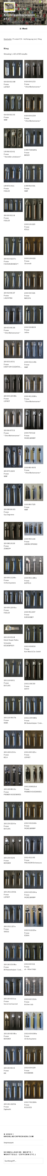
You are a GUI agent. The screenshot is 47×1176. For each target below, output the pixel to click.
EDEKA (26, 935)
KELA (6, 757)
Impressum (9, 1143)
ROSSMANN (28, 1073)
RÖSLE (26, 229)
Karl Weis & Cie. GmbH (32, 652)
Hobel (6, 640)
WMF (6, 120)
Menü (24, 29)
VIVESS (6, 932)
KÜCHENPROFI (9, 646)
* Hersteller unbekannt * (12, 157)
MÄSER (27, 155)
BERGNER (7, 863)
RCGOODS (28, 1107)
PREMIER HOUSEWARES (12, 794)
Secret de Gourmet (11, 1004)
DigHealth (7, 1109)
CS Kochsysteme (10, 583)
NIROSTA (27, 298)
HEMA (6, 723)
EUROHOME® (28, 617)
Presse (6, 84)
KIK (5, 1073)
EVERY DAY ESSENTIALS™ (13, 367)
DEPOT (26, 689)
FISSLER (7, 191)
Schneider (7, 643)
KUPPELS (27, 583)
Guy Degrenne (9, 515)
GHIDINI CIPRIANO (30, 544)
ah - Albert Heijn (30, 969)
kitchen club (28, 1004)
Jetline (26, 332)
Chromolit (27, 264)
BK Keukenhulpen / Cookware (34, 723)
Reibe (16, 640)
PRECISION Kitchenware (33, 863)
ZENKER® (7, 549)
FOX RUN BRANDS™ (11, 264)
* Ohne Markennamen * (32, 87)
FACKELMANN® (29, 438)
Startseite (8, 39)
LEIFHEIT (7, 87)
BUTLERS (7, 686)
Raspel (11, 640)
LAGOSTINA (8, 298)
